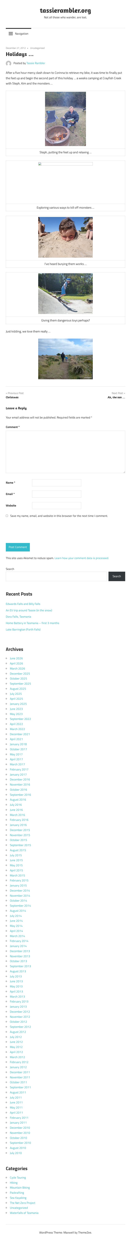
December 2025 (20, 673)
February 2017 (19, 769)
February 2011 (19, 1117)
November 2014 (20, 895)
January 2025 (18, 704)
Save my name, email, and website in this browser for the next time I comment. (59, 516)
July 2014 (16, 916)
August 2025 (18, 688)
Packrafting (17, 1192)
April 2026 (16, 663)
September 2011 (20, 1087)
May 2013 (16, 986)
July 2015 (16, 855)
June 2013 (16, 981)
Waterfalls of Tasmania (24, 1213)
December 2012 (20, 1011)
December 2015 (20, 830)
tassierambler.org (65, 10)
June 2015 (16, 860)
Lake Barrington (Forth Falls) (23, 629)
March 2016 (17, 815)
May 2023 (16, 714)
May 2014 (16, 926)
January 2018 (18, 744)
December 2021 (20, 734)
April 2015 (16, 870)
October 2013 (18, 961)
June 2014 (16, 921)
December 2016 (20, 779)
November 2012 (20, 1017)
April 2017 (16, 759)
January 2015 (18, 885)
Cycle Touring (18, 1177)
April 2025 (16, 698)
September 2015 (20, 845)
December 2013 (20, 951)
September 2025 (20, 683)
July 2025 (16, 694)
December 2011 (20, 1072)
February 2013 (19, 1001)
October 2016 (18, 789)
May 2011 (16, 1107)
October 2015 (18, 840)
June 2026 (16, 658)
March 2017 (17, 764)
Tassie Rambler (35, 63)
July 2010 (16, 1153)
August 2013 (18, 971)
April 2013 (16, 991)
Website (11, 505)
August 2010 (18, 1148)
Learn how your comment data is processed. (82, 558)
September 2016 (20, 795)
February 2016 (19, 820)
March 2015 (17, 875)
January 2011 (18, 1122)
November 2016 (20, 784)
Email (10, 494)
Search (10, 569)
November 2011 (20, 1077)
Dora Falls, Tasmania (18, 616)
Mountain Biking (20, 1187)
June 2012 (16, 1042)
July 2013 (16, 976)
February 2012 (19, 1062)
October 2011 (18, 1082)
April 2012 (16, 1052)
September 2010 (20, 1143)
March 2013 (17, 996)
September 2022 (20, 719)
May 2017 (16, 754)
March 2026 (17, 668)
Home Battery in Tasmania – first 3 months (32, 623)
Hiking (14, 1182)
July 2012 (16, 1037)
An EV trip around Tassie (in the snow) (29, 610)
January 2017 (18, 774)
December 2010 (20, 1127)
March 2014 (17, 936)
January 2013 (18, 1006)
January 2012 (18, 1067)
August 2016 (18, 799)
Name (10, 482)
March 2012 (17, 1057)
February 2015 (19, 880)
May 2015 (16, 865)
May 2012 (16, 1047)
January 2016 (18, 825)
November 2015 (20, 835)
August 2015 (18, 850)
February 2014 (19, 941)
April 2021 (16, 739)
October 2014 (18, 900)
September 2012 (20, 1027)
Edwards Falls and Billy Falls (23, 604)
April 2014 (16, 931)
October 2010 (18, 1138)
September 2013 (20, 966)
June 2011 (16, 1102)
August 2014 (18, 911)
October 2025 (18, 678)
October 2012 (18, 1021)
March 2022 (17, 729)
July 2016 (16, 805)
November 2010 (20, 1133)
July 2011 (16, 1097)
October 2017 (18, 749)
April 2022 (16, 724)
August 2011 (18, 1092)
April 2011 (16, 1112)
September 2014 (20, 905)
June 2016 (16, 810)
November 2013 (20, 956)
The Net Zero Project (22, 1203)
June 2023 (16, 709)
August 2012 (18, 1032)
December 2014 (20, 890)
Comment (13, 427)
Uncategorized (37, 48)
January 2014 (18, 946)
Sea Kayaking (18, 1198)
